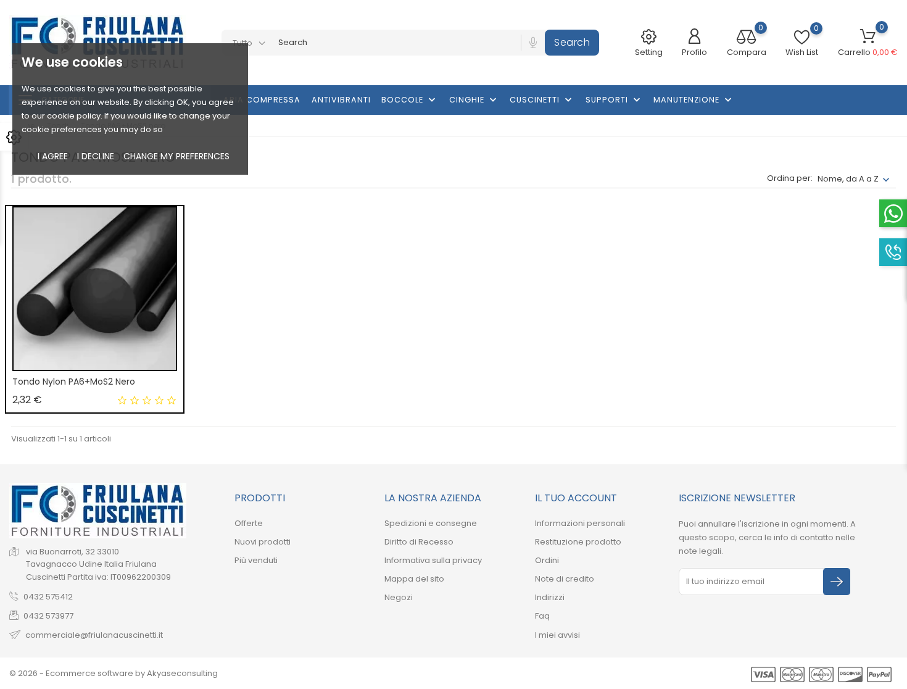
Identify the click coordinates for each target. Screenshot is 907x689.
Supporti (614, 100)
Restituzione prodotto (578, 542)
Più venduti (256, 560)
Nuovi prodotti (262, 542)
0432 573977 (48, 616)
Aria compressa (261, 99)
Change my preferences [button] (176, 156)
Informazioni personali (580, 523)
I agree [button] (53, 156)
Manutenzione (693, 100)
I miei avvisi (557, 635)
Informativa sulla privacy (433, 560)
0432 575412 (48, 597)
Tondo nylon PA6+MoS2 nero (73, 381)
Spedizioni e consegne (430, 523)
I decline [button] (95, 156)
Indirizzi (550, 597)
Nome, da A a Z (848, 179)
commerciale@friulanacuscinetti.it (94, 635)
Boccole (409, 100)
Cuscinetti (542, 100)
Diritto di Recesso (419, 542)
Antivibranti (341, 99)
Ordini (547, 560)
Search (572, 42)
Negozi (398, 597)
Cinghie (474, 100)
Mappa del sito (414, 579)
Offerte (248, 523)
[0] (746, 38)
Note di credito (564, 579)
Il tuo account (576, 498)
